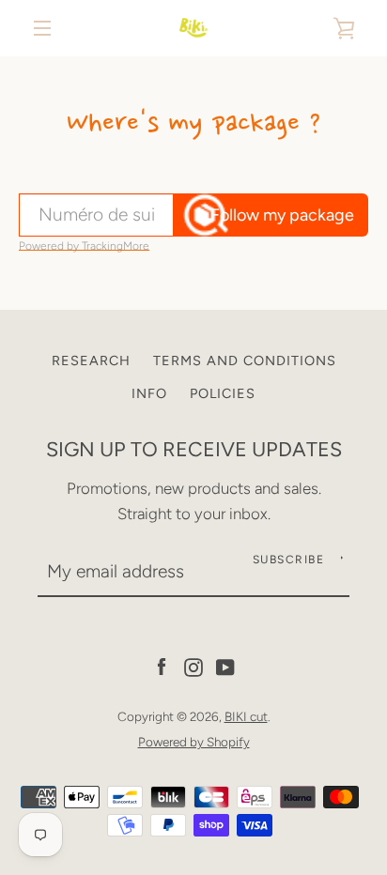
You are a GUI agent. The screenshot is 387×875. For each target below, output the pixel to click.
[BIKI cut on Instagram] (193, 665)
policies (222, 393)
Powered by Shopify (194, 741)
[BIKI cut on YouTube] (225, 665)
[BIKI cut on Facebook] (161, 665)
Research (91, 360)
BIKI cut (246, 716)
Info (149, 393)
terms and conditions (244, 360)
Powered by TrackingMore (84, 246)
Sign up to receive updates (194, 449)
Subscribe (289, 559)
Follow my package (282, 215)
